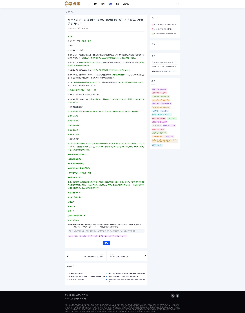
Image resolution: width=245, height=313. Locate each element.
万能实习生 (98, 305)
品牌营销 (78, 305)
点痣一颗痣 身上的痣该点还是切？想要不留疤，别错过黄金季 (127, 273)
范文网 (127, 304)
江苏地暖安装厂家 (82, 310)
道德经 (149, 310)
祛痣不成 (155, 111)
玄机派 (177, 304)
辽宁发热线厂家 (105, 307)
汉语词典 (134, 310)
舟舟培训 (88, 311)
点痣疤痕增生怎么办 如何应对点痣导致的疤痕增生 (166, 24)
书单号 (92, 305)
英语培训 (109, 311)
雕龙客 (130, 311)
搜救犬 (122, 304)
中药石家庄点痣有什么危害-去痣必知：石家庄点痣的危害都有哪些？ (164, 62)
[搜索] (177, 4)
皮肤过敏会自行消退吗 (159, 93)
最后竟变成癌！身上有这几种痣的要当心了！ (112, 236)
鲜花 (130, 310)
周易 (84, 304)
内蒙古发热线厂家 (147, 308)
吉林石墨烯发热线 (172, 305)
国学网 (103, 305)
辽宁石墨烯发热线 (96, 307)
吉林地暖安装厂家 (86, 307)
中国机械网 (159, 310)
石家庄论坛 (122, 305)
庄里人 (88, 305)
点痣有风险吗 (156, 125)
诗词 (127, 310)
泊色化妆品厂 (172, 118)
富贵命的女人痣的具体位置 (161, 96)
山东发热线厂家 (71, 308)
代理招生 (92, 304)
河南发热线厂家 (109, 308)
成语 (123, 311)
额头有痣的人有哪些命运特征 (161, 104)
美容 (117, 4)
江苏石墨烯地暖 (73, 310)
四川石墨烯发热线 (92, 310)
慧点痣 (71, 236)
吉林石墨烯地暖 (77, 307)
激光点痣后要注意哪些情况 (161, 107)
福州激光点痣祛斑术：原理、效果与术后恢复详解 (123, 276)
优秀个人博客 (140, 311)
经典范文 (150, 304)
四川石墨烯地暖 (111, 310)
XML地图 (85, 295)
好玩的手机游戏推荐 (173, 310)
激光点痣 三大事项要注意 (76, 279)
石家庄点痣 (156, 304)
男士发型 (167, 304)
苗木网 (145, 310)
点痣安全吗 (164, 111)
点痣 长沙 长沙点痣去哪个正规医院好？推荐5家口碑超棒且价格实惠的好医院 (166, 33)
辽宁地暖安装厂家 (123, 307)
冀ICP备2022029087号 (80, 299)
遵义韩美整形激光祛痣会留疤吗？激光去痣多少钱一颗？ (164, 71)
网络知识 (72, 305)
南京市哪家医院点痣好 (76, 273)
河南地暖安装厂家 (126, 308)
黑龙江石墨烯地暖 (154, 307)
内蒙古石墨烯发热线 (137, 308)
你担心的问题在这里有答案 (161, 100)
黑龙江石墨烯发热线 (134, 307)
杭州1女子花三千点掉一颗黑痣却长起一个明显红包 (164, 66)
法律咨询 (67, 305)
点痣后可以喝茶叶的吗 (159, 133)
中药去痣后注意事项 (158, 118)
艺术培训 (93, 311)
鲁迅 (107, 305)
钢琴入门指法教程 (157, 305)
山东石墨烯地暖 (80, 308)
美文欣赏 (165, 310)
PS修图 (102, 304)
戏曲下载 (162, 304)
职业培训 (115, 311)
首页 (95, 4)
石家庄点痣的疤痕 (158, 129)
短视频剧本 (111, 305)
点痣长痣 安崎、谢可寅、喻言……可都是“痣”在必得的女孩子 (87, 276)
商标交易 (83, 305)
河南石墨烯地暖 (117, 308)
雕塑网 (83, 311)
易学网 (134, 311)
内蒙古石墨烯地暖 (157, 308)
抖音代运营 (74, 304)
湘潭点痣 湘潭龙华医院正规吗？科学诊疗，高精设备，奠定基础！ (164, 140)
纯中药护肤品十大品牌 (159, 122)
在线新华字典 (142, 305)
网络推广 (97, 304)
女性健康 (67, 311)
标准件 (117, 305)
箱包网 (132, 305)
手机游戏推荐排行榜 (75, 311)
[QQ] (177, 296)
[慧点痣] (72, 4)
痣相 (103, 4)
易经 (88, 304)
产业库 (112, 304)
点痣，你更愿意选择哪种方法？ (163, 29)
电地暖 (136, 305)
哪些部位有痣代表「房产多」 (161, 114)
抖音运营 (153, 311)
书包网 (127, 305)
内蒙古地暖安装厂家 (168, 308)
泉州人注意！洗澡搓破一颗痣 (88, 236)
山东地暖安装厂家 (89, 308)
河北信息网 (117, 304)
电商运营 (165, 305)
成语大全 (98, 311)
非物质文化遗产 (138, 304)
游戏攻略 (80, 304)
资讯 (76, 236)
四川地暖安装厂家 (120, 310)
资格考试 (104, 311)
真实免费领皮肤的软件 (159, 89)
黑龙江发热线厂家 (144, 307)
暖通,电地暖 (140, 310)
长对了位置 (169, 136)
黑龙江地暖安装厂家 (165, 307)
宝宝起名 (107, 304)
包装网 (119, 311)
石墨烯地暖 (149, 305)
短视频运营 (147, 311)
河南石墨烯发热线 (99, 308)
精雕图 (131, 304)
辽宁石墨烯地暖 (114, 307)
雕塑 (126, 311)
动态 (110, 4)
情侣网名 (144, 304)
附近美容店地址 (157, 145)
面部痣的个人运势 (169, 125)
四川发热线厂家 (102, 310)
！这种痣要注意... (158, 136)
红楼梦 (154, 310)
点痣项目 (126, 4)
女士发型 (172, 304)
